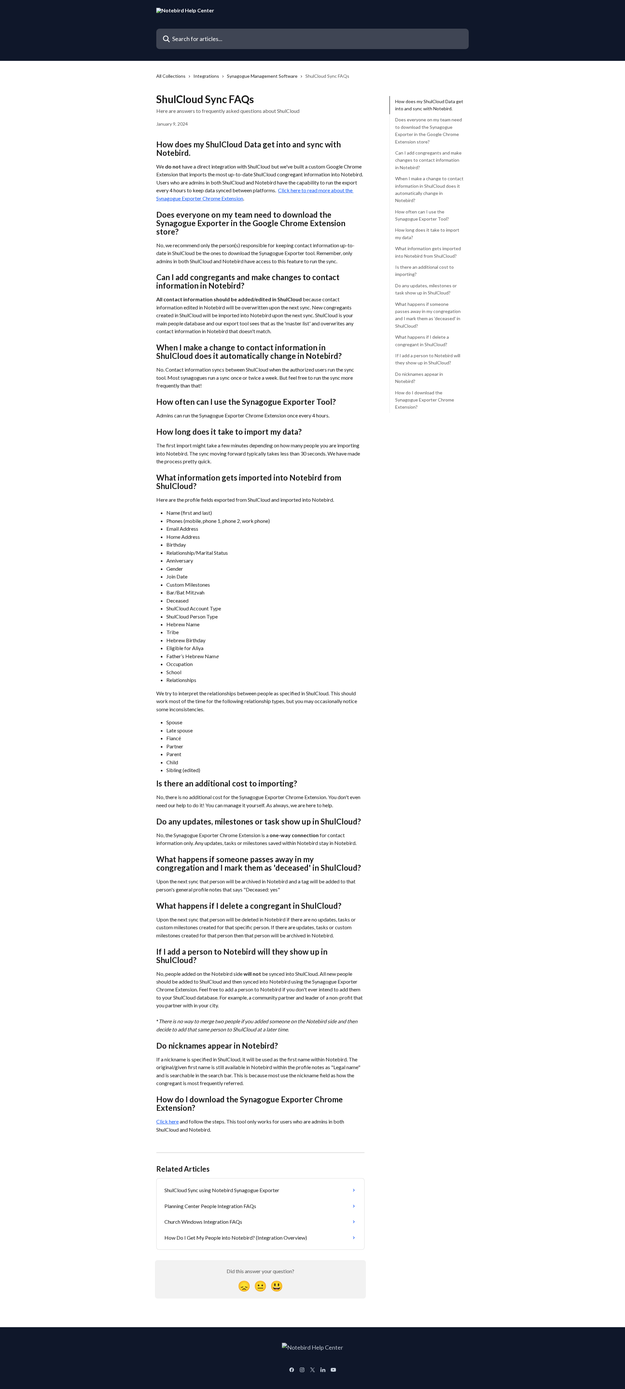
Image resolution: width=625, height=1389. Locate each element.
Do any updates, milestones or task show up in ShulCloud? (426, 289)
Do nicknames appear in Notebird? (419, 377)
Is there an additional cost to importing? (424, 270)
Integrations (206, 76)
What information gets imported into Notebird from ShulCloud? (428, 252)
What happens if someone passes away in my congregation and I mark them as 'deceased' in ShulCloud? (428, 315)
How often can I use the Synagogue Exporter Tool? (422, 215)
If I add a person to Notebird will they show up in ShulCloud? (427, 359)
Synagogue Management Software (262, 76)
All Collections (171, 76)
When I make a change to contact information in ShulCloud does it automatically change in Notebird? (429, 189)
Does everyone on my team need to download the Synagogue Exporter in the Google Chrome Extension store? (428, 130)
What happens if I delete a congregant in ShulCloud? (422, 340)
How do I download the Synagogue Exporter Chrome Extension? (424, 400)
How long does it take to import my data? (427, 233)
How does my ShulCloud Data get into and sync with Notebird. (429, 105)
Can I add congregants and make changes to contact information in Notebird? (428, 160)
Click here (167, 1121)
